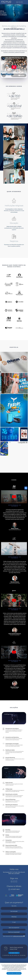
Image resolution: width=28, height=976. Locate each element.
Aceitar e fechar (14, 973)
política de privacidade (18, 936)
